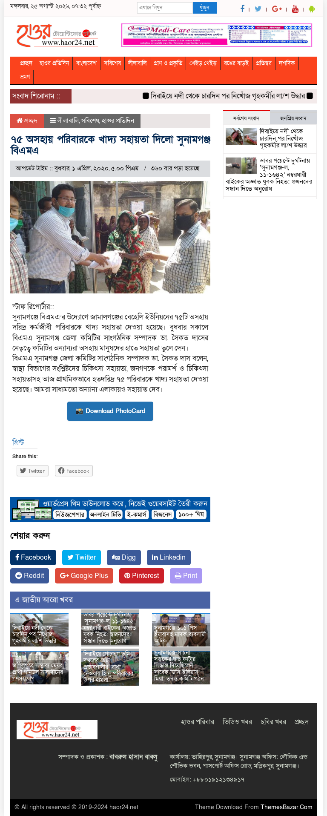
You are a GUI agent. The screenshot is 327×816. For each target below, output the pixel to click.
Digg (128, 557)
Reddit (33, 575)
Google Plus (88, 575)
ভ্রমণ (25, 77)
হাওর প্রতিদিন (54, 63)
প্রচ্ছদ (26, 63)
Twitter (85, 557)
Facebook (35, 557)
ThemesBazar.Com (287, 807)
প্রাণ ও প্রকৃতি (168, 63)
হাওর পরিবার (197, 722)
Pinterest (144, 575)
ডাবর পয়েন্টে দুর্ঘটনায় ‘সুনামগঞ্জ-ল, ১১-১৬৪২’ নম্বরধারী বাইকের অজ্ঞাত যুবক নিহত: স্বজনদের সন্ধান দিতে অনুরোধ (109, 628)
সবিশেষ (112, 63)
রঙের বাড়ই (236, 63)
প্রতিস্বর (264, 63)
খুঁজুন (204, 7)
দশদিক (287, 63)
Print (189, 575)
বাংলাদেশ (86, 63)
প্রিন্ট (18, 443)
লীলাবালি (137, 63)
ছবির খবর (273, 722)
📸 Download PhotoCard (110, 411)
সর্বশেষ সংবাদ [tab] (246, 118)
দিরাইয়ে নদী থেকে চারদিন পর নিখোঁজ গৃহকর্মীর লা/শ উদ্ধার (220, 96)
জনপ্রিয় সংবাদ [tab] (293, 118)
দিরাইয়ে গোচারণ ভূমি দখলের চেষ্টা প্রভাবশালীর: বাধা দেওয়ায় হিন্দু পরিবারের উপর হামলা (108, 667)
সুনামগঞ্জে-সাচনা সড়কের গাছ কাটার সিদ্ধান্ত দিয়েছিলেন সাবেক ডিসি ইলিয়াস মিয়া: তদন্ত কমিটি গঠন (179, 666)
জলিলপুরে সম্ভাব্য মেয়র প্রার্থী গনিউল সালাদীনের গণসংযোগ (37, 672)
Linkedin (172, 557)
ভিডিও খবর (237, 722)
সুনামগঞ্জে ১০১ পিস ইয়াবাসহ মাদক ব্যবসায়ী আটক (180, 634)
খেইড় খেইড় (203, 63)
